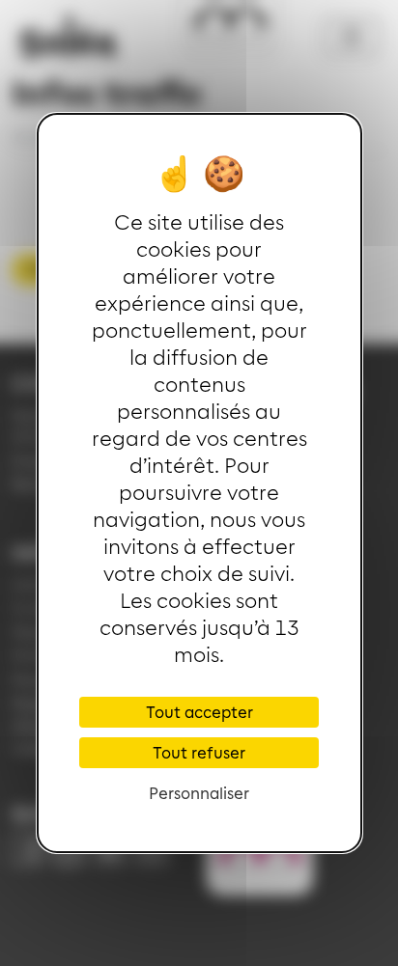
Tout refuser (199, 752)
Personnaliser (199, 793)
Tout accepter (199, 712)
